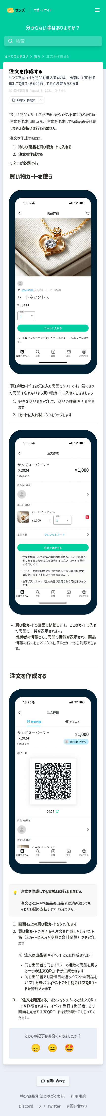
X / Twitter (50, 1106)
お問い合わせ (77, 1106)
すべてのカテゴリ (16, 56)
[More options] (41, 100)
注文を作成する (57, 56)
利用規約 (78, 1096)
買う (37, 56)
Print (62, 90)
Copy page (26, 100)
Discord (26, 1106)
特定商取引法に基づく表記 (42, 1096)
